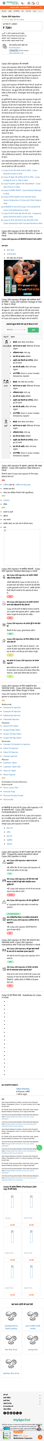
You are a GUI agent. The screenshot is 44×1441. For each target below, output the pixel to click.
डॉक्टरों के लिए (7, 1403)
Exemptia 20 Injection (12, 707)
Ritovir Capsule (9, 775)
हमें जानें (5, 1395)
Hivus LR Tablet (9, 771)
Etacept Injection (10, 756)
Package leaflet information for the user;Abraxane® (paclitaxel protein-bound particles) (19, 1125)
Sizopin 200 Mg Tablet (12, 738)
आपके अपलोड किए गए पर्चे (16, 53)
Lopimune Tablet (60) (11, 767)
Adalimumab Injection (11, 715)
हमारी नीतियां (6, 1397)
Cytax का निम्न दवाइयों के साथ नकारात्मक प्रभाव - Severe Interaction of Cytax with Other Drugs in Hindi (22, 200)
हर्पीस (8, 832)
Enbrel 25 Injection (10, 748)
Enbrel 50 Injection (10, 752)
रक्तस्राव (6, 500)
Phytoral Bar (8, 799)
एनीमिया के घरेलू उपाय (23, 485)
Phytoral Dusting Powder (13, 795)
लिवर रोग (10, 828)
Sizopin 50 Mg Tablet (11, 730)
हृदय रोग (9, 836)
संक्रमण (9, 844)
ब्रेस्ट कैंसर (10, 250)
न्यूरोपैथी (9, 840)
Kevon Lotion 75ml (10, 788)
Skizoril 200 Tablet (10, 726)
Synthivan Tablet (10, 763)
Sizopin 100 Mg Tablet (12, 734)
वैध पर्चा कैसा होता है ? (15, 48)
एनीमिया (5, 485)
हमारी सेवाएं (6, 1400)
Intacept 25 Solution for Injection (16, 744)
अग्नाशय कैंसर (11, 254)
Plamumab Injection (11, 719)
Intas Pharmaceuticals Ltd (16, 36)
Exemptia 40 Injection (12, 711)
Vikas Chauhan (22, 1088)
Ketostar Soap (9, 792)
